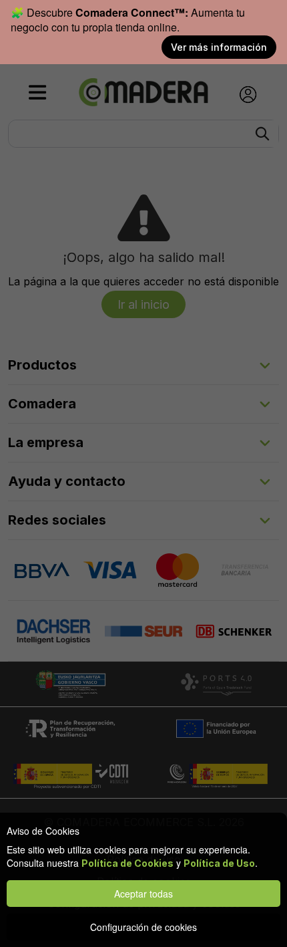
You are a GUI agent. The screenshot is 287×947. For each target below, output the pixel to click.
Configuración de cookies (143, 927)
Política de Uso (219, 863)
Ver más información (219, 47)
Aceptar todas (143, 893)
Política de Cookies (127, 863)
